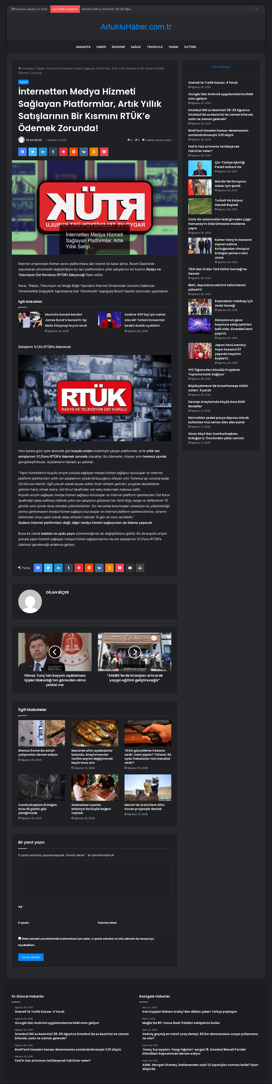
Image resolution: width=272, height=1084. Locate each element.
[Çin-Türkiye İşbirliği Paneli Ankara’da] (200, 168)
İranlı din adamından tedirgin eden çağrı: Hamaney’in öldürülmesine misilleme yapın (220, 223)
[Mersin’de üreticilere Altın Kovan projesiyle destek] (148, 787)
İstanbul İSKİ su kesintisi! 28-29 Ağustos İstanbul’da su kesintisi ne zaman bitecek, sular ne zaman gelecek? (153, 9)
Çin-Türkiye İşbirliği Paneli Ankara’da (230, 164)
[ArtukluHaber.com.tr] (136, 27)
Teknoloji (155, 47)
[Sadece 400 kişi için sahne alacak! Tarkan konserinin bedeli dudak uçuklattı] (109, 320)
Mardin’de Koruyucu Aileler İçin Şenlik (230, 183)
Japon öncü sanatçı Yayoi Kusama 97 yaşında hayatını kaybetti (230, 351)
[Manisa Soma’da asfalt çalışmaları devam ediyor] (41, 733)
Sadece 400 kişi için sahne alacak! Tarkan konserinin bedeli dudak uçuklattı (145, 320)
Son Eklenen (221, 67)
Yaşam (173, 47)
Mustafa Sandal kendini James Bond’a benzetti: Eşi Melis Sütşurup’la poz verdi (66, 320)
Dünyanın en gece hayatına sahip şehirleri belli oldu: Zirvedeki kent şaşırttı (233, 327)
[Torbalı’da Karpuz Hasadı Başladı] (200, 206)
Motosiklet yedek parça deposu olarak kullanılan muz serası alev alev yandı (218, 420)
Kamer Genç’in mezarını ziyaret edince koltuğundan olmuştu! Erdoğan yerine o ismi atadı (233, 249)
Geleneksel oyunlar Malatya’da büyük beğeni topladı (91, 809)
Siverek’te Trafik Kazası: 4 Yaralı (213, 82)
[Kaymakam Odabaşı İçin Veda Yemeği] (200, 307)
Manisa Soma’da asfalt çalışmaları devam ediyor (38, 752)
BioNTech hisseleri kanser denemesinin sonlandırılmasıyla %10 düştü (218, 132)
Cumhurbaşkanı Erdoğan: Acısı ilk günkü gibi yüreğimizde (38, 809)
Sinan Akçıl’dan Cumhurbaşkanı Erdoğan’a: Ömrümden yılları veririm (216, 436)
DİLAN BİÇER (34, 140)
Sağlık (136, 47)
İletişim (190, 47)
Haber (101, 47)
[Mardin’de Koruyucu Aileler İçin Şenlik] (200, 187)
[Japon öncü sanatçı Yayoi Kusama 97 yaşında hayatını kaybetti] (200, 351)
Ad (21, 906)
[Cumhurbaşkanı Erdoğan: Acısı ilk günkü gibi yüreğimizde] (41, 787)
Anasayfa (83, 47)
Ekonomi (118, 47)
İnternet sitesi (107, 922)
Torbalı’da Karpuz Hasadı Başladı (229, 202)
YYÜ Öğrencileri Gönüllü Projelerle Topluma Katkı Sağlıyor (214, 372)
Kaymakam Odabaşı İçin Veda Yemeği (234, 303)
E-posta (24, 922)
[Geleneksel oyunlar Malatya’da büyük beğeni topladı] (94, 787)
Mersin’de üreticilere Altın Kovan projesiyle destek (144, 807)
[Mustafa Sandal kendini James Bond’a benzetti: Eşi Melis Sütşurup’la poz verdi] (30, 320)
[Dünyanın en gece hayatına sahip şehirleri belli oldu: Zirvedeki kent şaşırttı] (200, 326)
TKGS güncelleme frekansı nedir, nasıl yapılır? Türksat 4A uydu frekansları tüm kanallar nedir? (148, 756)
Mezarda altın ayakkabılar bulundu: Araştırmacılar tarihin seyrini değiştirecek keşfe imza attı (92, 756)
